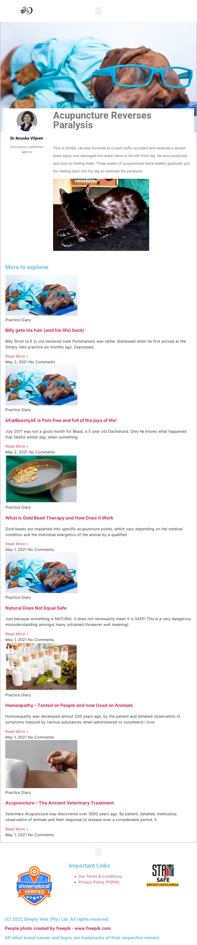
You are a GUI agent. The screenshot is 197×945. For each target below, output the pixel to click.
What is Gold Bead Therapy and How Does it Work (59, 518)
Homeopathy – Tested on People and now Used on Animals (69, 705)
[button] (98, 11)
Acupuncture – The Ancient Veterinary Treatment (59, 803)
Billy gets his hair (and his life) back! (44, 330)
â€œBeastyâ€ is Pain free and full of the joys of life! (61, 420)
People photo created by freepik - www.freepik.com (58, 928)
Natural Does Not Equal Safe (36, 608)
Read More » (16, 356)
